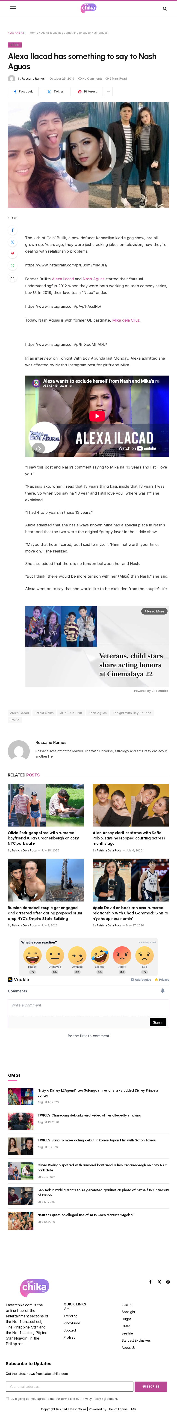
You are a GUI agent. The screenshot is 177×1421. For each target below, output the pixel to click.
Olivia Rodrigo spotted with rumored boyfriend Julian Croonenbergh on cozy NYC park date (43, 838)
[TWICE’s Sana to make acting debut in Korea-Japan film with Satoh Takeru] (20, 1146)
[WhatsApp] (12, 265)
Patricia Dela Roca (24, 850)
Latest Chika (44, 713)
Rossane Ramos (33, 78)
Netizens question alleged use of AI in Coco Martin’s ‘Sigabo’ (85, 1215)
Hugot (15, 45)
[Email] (12, 277)
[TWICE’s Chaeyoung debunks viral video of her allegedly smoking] (20, 1121)
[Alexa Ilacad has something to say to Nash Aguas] (88, 154)
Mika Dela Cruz (71, 713)
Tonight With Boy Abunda (132, 713)
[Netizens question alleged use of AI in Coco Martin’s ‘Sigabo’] (20, 1221)
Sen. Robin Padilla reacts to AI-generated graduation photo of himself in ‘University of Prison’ (103, 1192)
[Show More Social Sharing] (108, 91)
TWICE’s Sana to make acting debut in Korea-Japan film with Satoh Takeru (97, 1140)
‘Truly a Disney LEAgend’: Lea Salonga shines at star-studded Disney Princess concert (98, 1092)
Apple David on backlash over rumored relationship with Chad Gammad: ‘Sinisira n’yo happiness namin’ (130, 913)
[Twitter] (12, 242)
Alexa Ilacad (63, 279)
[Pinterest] (12, 253)
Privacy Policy (91, 1398)
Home (34, 32)
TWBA (15, 720)
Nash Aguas (93, 279)
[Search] (164, 8)
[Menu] (13, 8)
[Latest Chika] (88, 8)
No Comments (93, 78)
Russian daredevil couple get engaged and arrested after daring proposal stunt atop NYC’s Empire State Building (45, 913)
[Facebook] (12, 230)
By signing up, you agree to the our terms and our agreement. (64, 1398)
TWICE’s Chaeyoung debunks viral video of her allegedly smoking (89, 1115)
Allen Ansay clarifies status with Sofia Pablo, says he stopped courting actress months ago (129, 838)
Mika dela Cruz (126, 320)
